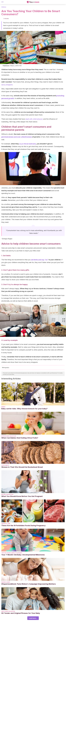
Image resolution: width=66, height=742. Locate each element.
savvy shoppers (7, 85)
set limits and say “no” (39, 260)
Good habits (5, 465)
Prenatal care (5, 523)
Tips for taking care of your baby (11, 553)
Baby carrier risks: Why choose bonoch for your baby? (24, 409)
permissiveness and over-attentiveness (16, 137)
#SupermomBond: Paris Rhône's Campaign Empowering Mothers (28, 584)
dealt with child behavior (34, 119)
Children (3, 7)
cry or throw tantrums (27, 144)
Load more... (33, 618)
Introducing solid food (8, 436)
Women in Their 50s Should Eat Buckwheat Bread (22, 467)
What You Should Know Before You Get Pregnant (22, 496)
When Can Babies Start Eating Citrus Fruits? (19, 438)
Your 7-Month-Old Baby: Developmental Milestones (23, 555)
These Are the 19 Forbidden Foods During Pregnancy (23, 525)
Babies (3, 406)
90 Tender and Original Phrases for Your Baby (20, 613)
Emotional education (8, 611)
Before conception (7, 494)
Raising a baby (5, 582)
